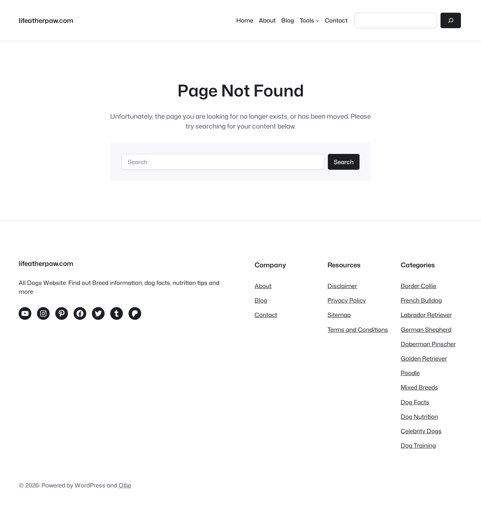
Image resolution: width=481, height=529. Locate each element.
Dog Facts (415, 402)
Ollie (125, 485)
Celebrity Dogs (421, 431)
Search (344, 162)
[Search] (451, 20)
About (263, 286)
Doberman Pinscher (428, 344)
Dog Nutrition (419, 416)
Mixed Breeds (419, 387)
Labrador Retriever (426, 315)
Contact (266, 315)
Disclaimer (342, 286)
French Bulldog (421, 300)
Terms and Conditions (357, 329)
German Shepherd (426, 329)
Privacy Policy (346, 300)
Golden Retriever (424, 358)
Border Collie (418, 286)
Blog (261, 300)
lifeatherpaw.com (46, 20)
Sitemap (339, 315)
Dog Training (418, 445)
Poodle (410, 373)
